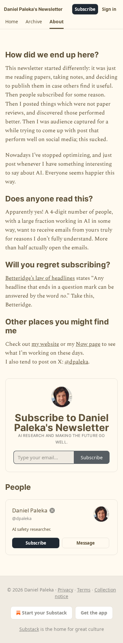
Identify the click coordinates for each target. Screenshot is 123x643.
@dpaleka (76, 362)
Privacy (65, 590)
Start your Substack (44, 613)
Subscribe (85, 9)
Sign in (109, 9)
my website (45, 344)
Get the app (94, 613)
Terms (84, 590)
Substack (29, 629)
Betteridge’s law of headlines (40, 278)
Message (85, 543)
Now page (88, 344)
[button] (11, 21)
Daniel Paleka (30, 510)
